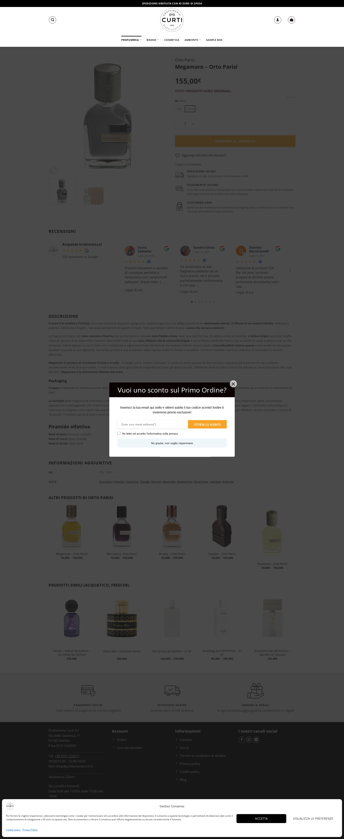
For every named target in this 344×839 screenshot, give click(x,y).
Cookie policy (13, 829)
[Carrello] (291, 20)
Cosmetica (171, 40)
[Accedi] (277, 20)
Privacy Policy (29, 829)
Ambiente (191, 40)
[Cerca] (52, 20)
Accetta (261, 818)
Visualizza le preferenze (313, 818)
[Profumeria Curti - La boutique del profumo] (172, 20)
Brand (151, 40)
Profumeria (130, 40)
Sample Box (214, 40)
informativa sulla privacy (163, 433)
